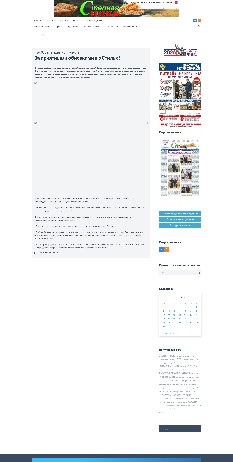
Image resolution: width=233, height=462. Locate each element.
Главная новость (66, 53)
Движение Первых (188, 359)
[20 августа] (180, 167)
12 (174, 315)
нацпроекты (178, 391)
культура (162, 388)
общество (175, 398)
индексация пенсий (181, 384)
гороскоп (188, 380)
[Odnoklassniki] (199, 20)
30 (196, 322)
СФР (173, 377)
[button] (198, 26)
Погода (164, 429)
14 (185, 315)
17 (164, 318)
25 (169, 322)
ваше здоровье (164, 381)
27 (180, 322)
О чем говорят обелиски (180, 370)
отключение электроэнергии (189, 398)
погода (192, 401)
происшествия (195, 406)
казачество (194, 384)
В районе (46, 35)
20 (180, 318)
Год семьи (172, 359)
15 (191, 315)
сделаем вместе (188, 409)
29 (191, 322)
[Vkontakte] (195, 20)
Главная (35, 35)
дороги (197, 381)
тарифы (196, 409)
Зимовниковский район (178, 366)
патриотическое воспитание (170, 402)
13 (180, 315)
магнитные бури (171, 388)
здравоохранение (166, 384)
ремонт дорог (164, 409)
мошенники (181, 388)
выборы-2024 (176, 381)
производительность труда (180, 406)
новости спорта (181, 394)
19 (174, 318)
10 (164, 315)
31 (164, 326)
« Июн (165, 333)
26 (174, 322)
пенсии (184, 402)
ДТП (179, 359)
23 (196, 318)
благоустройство (193, 377)
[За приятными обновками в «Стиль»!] (55, 83)
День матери (168, 363)
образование (165, 398)
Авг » (171, 333)
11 (169, 315)
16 (197, 315)
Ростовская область (175, 373)
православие (164, 405)
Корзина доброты (165, 370)
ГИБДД (178, 356)
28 (185, 322)
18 (169, 318)
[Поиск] (199, 273)
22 (191, 318)
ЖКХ (175, 363)
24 (163, 322)
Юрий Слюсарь (181, 377)
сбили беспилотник (176, 409)
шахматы (162, 412)
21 (185, 318)
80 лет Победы (167, 355)
